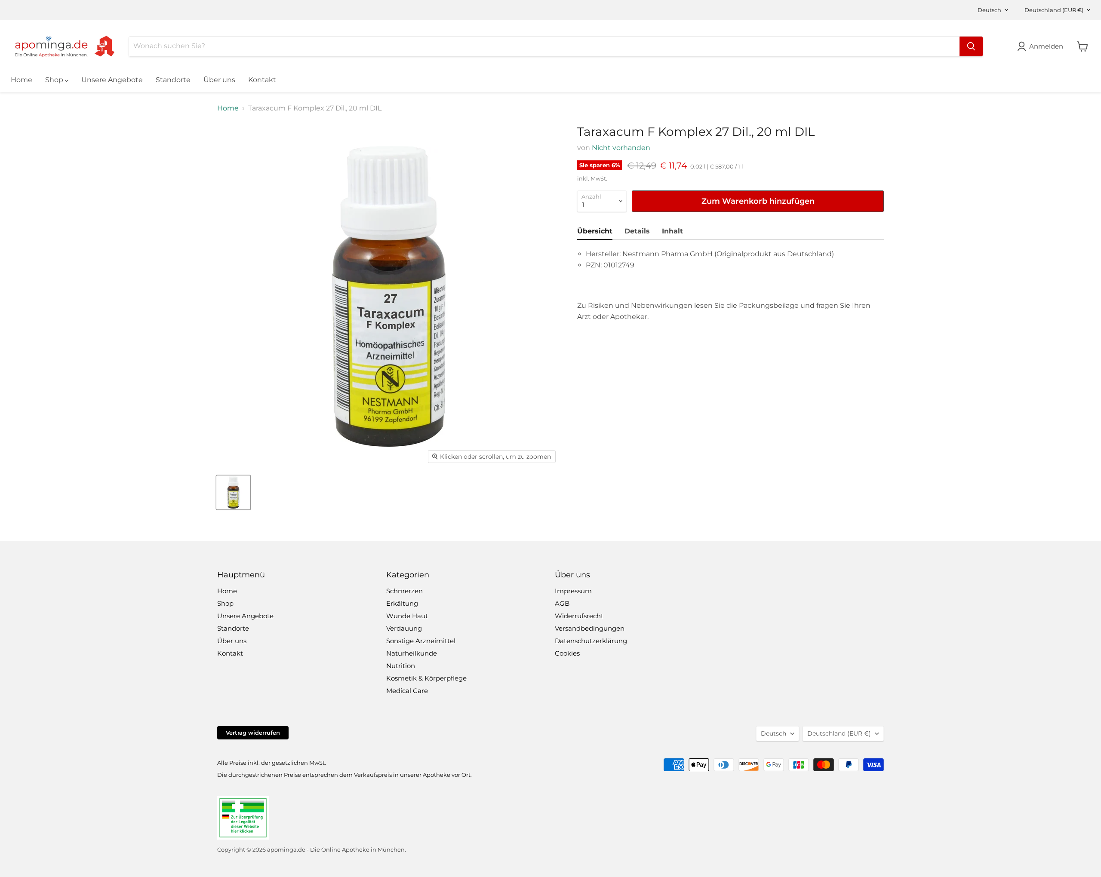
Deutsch (989, 9)
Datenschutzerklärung (591, 641)
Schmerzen (404, 591)
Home (21, 80)
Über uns (219, 80)
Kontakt (262, 80)
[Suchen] (971, 46)
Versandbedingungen (589, 628)
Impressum (573, 591)
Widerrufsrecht (579, 616)
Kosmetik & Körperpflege (426, 678)
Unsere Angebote (112, 80)
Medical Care (407, 691)
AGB (562, 603)
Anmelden (1046, 46)
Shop (55, 80)
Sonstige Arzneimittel (420, 641)
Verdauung (404, 628)
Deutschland (1053, 9)
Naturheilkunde (411, 653)
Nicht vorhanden (621, 148)
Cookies (567, 653)
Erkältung (402, 603)
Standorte (173, 80)
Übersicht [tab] (594, 231)
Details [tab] (637, 231)
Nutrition (400, 666)
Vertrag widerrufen (253, 732)
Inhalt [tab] (672, 231)
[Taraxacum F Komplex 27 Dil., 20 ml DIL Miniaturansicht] (233, 492)
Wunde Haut (407, 616)
